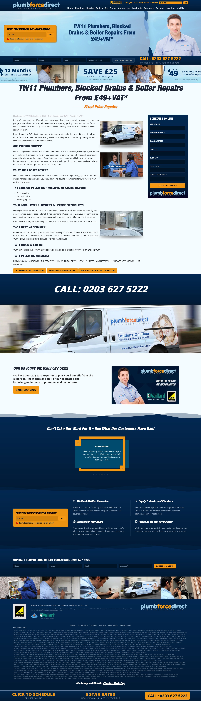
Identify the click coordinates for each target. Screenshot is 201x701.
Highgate (176, 638)
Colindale (143, 640)
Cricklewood (74, 640)
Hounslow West (59, 650)
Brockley (57, 646)
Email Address (156, 141)
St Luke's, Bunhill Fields (176, 656)
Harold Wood (32, 642)
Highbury (170, 638)
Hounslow (51, 650)
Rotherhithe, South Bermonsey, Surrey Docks (26, 644)
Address (153, 149)
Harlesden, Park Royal (53, 640)
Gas (106, 8)
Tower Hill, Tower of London (152, 658)
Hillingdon (107, 650)
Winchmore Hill (122, 638)
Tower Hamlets (52, 656)
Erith (130, 630)
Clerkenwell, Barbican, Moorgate (46, 634)
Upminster (16, 642)
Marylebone (63, 668)
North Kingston (96, 636)
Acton (71, 652)
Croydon (61, 630)
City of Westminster (128, 666)
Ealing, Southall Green (103, 666)
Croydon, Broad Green (19, 656)
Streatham (64, 648)
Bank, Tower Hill (79, 634)
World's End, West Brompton (163, 646)
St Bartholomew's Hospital (93, 656)
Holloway (183, 638)
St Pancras (133, 670)
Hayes (123, 650)
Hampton (27, 650)
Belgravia (16, 666)
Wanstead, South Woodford (106, 632)
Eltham (103, 646)
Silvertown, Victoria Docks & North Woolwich (75, 632)
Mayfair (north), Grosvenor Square (103, 668)
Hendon (97, 640)
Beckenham (22, 630)
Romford (150, 640)
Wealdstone (157, 634)
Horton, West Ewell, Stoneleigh (52, 662)
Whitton (45, 650)
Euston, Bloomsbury (114, 652)
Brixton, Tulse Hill (95, 648)
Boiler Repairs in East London (153, 674)
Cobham (74, 678)
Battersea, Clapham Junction (21, 648)
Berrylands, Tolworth (88, 662)
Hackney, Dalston (18, 634)
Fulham (138, 648)
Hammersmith (89, 652)
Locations (170, 8)
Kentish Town (104, 640)
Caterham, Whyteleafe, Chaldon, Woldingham (103, 654)
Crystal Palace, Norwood (72, 644)
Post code (155, 166)
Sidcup (96, 630)
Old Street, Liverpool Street (65, 634)
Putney (57, 648)
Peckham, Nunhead (175, 642)
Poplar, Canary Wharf (42, 632)
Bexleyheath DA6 (151, 630)
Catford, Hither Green (75, 646)
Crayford (91, 630)
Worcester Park (115, 636)
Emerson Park (165, 640)
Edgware (15, 636)
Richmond (94, 650)
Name (17, 60)
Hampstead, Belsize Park (86, 640)
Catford (85, 646)
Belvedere (124, 630)
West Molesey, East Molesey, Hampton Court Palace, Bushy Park (132, 662)
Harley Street (55, 668)
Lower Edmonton (24, 640)
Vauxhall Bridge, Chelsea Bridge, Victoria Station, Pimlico (168, 664)
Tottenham (62, 638)
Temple (67, 660)
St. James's (38, 666)
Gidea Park (24, 642)
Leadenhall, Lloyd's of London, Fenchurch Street (129, 658)
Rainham (180, 640)
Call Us (180, 8)
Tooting (70, 648)
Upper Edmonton (72, 638)
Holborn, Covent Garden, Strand (130, 652)
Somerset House (104, 672)
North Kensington (18, 652)
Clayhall (58, 636)
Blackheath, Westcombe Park (21, 646)
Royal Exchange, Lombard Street (22, 660)
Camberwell (64, 646)
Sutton (108, 646)
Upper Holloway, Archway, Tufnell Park (89, 638)
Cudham (167, 648)
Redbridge (51, 636)
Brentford (87, 650)
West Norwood (156, 644)
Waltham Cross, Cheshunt (115, 660)
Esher (69, 678)
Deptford (97, 646)
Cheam (119, 646)
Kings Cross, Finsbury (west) (21, 672)
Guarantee (149, 8)
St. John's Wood (135, 640)
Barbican (89, 658)
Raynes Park (104, 648)
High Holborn (167, 670)
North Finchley (171, 636)
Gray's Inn (159, 670)
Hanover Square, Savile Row (175, 668)
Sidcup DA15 (111, 630)
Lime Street (165, 658)
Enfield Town (103, 634)
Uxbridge (155, 650)
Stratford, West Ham (55, 632)
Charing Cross (94, 672)
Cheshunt (104, 660)
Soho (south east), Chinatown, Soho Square (25, 668)
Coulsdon (80, 630)
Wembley (132, 634)
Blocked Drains (125, 625)
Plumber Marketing (114, 683)
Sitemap (73, 625)
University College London (121, 670)
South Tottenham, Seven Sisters (29, 638)
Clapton (162, 632)
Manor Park (25, 632)
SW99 (66, 666)
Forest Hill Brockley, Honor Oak (118, 644)
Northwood (175, 634)
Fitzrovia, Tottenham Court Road (22, 670)
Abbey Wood (84, 644)
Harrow (150, 634)
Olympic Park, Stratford (40, 656)
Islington (129, 656)
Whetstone (113, 638)
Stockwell (161, 648)
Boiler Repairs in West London (41, 678)
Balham (33, 648)
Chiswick (76, 652)
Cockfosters (120, 634)
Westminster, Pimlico (145, 664)
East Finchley (105, 638)
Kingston (88, 636)
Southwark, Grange (55, 664)
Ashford (71, 666)
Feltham (34, 650)
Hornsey (15, 640)
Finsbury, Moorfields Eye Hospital (158, 656)
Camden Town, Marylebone (38, 640)
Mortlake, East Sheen (48, 648)
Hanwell (97, 652)
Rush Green (68, 642)
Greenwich (109, 642)
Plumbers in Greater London (115, 676)
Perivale (140, 650)
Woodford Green (80, 636)
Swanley (143, 652)
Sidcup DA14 (103, 630)
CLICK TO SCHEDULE (168, 186)
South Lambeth (153, 648)
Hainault (71, 636)
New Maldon (105, 636)
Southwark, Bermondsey (98, 642)
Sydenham (148, 644)
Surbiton (123, 636)
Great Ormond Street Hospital (146, 670)
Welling (118, 630)
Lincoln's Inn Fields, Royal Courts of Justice (43, 672)
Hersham (80, 678)
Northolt (134, 650)
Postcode (102, 625)
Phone (41, 60)
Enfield (97, 634)
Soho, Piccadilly (38, 670)
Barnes (39, 648)
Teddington (20, 650)
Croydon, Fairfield (169, 654)
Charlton (90, 646)
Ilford (25, 636)
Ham (14, 650)
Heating (90, 8)
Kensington (144, 648)
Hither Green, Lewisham (144, 642)
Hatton (39, 650)
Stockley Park (91, 666)
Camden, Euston (18, 664)
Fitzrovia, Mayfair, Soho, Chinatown (169, 650)
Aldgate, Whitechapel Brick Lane (166, 630)
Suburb (154, 158)
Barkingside (64, 636)
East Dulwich (104, 644)
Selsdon (67, 630)
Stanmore (182, 634)
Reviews (160, 8)
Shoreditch (16, 658)
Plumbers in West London (58, 678)
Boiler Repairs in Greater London (43, 676)
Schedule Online (123, 60)
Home (70, 8)
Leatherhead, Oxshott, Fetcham (71, 662)
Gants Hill (36, 636)
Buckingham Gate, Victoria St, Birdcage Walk (124, 664)
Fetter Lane (36, 660)
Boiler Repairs (113, 625)
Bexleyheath (141, 630)
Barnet (127, 634)
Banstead (68, 664)
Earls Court (131, 648)
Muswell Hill (152, 636)
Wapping (29, 656)
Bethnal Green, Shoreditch (123, 632)
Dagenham (157, 640)
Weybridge (87, 678)
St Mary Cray (39, 630)
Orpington (47, 630)
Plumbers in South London (168, 676)
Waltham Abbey (128, 660)
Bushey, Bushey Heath (133, 672)
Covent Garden (74, 672)
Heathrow (73, 650)
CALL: (167, 695)
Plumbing (80, 8)
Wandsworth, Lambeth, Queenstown (53, 666)
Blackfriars (60, 660)
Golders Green (65, 640)
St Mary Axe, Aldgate (99, 658)
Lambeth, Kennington (120, 642)
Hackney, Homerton (30, 634)
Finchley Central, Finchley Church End (147, 638)
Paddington (65, 652)
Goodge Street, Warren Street (139, 668)
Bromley (94, 678)
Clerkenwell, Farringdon (109, 656)
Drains (113, 8)
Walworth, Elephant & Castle (48, 644)
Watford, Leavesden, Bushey (118, 672)
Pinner (169, 634)
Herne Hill (131, 644)
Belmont (113, 646)
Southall (100, 650)
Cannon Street (89, 634)
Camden (26, 664)
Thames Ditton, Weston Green (104, 662)
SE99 (63, 664)
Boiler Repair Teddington (62, 271)
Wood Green (131, 638)
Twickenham (181, 648)
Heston (67, 650)
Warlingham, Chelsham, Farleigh (143, 654)
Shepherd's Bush (37, 652)
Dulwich (96, 644)
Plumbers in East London (171, 674)
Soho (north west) (45, 668)
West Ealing (46, 652)
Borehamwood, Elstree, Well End (115, 674)
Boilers (99, 8)
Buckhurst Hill (138, 660)
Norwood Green (115, 650)
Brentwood (74, 654)
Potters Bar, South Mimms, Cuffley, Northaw (87, 660)
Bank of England (74, 658)
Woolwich (61, 644)
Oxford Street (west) (160, 666)
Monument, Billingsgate (176, 658)
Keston (15, 630)
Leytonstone (17, 632)
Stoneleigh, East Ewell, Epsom (152, 660)
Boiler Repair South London (152, 676)
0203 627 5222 (166, 59)
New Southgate (161, 636)
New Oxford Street (89, 670)
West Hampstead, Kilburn (116, 640)
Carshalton (131, 646)
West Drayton (147, 650)
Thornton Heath (158, 654)
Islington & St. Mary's (166, 662)
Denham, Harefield (116, 666)
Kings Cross (156, 662)
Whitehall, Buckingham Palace (81, 664)
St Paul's (43, 660)
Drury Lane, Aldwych (62, 672)
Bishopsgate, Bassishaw (62, 658)
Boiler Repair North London (82, 676)
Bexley (134, 630)
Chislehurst (55, 630)
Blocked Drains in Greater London (23, 676)
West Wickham (31, 630)
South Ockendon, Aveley (37, 664)
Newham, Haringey (179, 662)
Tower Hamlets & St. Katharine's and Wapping (71, 656)
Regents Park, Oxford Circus (122, 668)
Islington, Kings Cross (141, 636)
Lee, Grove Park (131, 642)
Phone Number (157, 132)
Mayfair (65, 670)
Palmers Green (180, 636)
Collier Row (50, 642)
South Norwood (139, 644)
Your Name (155, 124)
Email (67, 60)
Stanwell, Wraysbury (81, 666)
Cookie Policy (83, 625)
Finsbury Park (163, 638)
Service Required (95, 60)
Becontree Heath (78, 642)
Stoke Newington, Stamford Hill (49, 638)
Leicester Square (84, 672)
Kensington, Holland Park (76, 670)
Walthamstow (93, 632)
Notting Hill (28, 652)
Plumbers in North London (98, 676)
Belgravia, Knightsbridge (27, 666)
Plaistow (32, 632)
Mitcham (73, 630)
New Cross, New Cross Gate (161, 642)
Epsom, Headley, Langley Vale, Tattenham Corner (27, 662)
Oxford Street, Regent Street (158, 668)
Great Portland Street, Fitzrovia (53, 670)
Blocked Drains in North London (63, 676)
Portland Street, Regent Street (144, 666)
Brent (21, 636)
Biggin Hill (174, 648)
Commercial (124, 8)
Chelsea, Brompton (114, 648)
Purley (85, 630)
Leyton (179, 630)
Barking (30, 636)
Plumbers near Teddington (30, 271)
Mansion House (51, 660)
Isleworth (80, 650)
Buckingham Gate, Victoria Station (101, 664)
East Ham (168, 632)
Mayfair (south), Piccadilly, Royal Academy (80, 668)
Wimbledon (85, 648)
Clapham (124, 648)
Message (124, 566)
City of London (110, 658)
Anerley (91, 644)
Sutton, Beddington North (125, 654)
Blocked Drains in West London (22, 678)
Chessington (130, 636)
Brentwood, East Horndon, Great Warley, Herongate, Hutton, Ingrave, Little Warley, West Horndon (41, 654)
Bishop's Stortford (84, 654)
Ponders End (112, 634)
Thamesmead (166, 644)
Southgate (16, 638)
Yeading (128, 650)
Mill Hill (127, 640)
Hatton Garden (121, 656)
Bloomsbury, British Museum (104, 670)
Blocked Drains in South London (134, 676)
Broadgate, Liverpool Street (29, 658)
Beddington (139, 646)
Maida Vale (104, 652)
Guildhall (83, 658)
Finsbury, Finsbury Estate (140, 656)
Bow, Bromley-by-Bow (138, 632)
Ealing (82, 652)
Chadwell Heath (59, 642)
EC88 (71, 660)
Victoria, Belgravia (148, 646)
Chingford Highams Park (152, 632)
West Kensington (56, 652)
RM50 (46, 664)
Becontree (87, 642)
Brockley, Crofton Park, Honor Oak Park (43, 646)
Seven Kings (44, 636)
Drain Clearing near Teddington (98, 271)
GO (185, 3)
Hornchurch (173, 640)
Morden (124, 646)
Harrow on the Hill (141, 634)
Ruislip (164, 634)
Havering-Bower (41, 642)
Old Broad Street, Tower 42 (46, 658)
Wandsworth (77, 648)
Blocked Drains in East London (135, 674)
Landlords (137, 8)
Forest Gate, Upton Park (180, 632)
